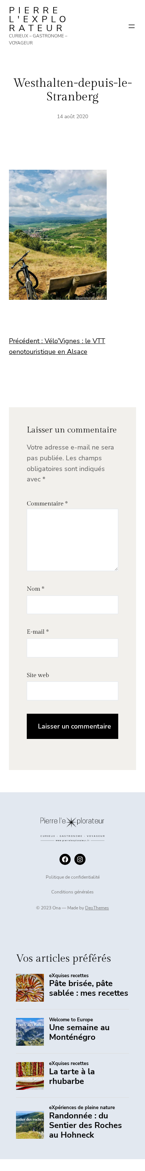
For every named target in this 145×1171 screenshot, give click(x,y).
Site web (38, 675)
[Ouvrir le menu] (131, 26)
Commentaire (47, 503)
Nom (35, 589)
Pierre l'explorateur (39, 19)
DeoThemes (97, 908)
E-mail (38, 632)
